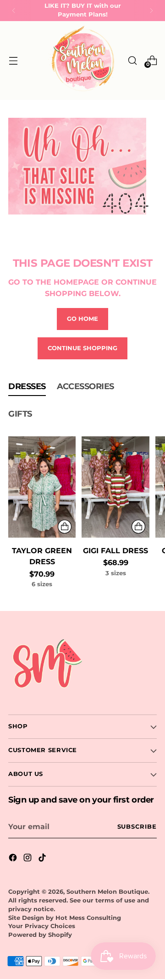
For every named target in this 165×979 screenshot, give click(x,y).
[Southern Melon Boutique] (82, 60)
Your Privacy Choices (41, 926)
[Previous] (14, 10)
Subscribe (137, 826)
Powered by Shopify (40, 934)
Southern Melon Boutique (107, 891)
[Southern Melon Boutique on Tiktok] (43, 859)
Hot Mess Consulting (88, 917)
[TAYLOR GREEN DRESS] (42, 487)
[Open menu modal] (13, 60)
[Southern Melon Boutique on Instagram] (28, 859)
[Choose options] (65, 527)
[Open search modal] (132, 60)
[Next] (151, 10)
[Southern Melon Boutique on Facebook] (13, 859)
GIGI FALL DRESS (115, 550)
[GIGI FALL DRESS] (115, 487)
